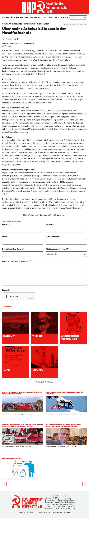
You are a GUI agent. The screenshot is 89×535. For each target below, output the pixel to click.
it (58, 17)
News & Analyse (26, 17)
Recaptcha (6, 290)
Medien (67, 512)
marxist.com (49, 410)
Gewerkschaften (29, 24)
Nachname (50, 224)
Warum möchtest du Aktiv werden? (16, 261)
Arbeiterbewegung (15, 24)
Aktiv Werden (41, 512)
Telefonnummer (53, 237)
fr (56, 17)
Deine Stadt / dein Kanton (13, 249)
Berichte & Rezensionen (8, 414)
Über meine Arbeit (43, 24)
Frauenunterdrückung (51, 446)
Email (5, 237)
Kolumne (72, 24)
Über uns (15, 17)
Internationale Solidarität (8, 446)
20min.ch (48, 443)
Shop (50, 17)
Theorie (37, 17)
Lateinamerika (49, 414)
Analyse (4, 24)
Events (44, 17)
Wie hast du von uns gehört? (57, 249)
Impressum (57, 512)
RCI (50, 512)
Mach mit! (6, 17)
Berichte (66, 24)
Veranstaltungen (26, 512)
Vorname (6, 224)
